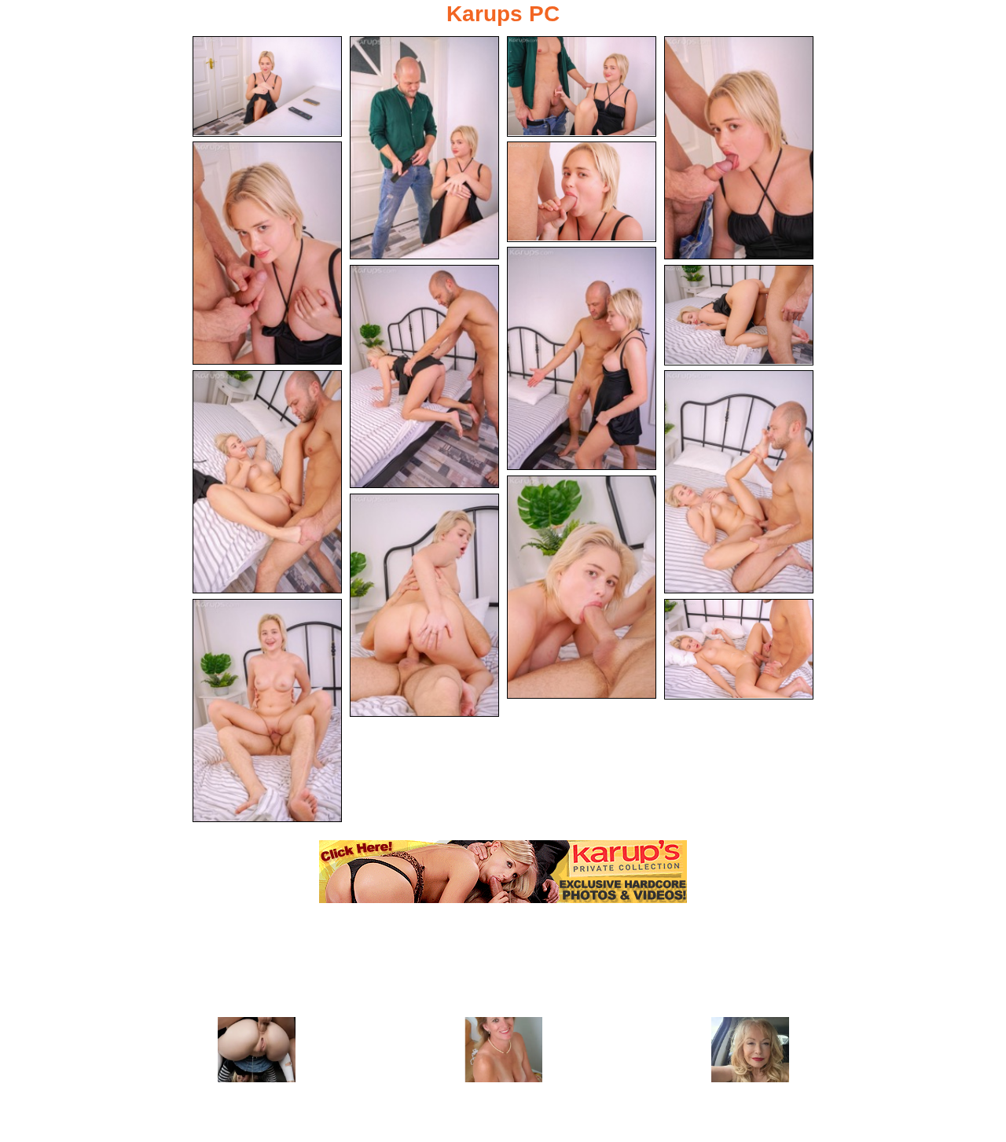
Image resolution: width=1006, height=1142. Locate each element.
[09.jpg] (738, 315)
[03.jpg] (581, 86)
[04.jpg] (738, 147)
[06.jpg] (581, 191)
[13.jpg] (424, 605)
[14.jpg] (267, 710)
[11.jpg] (738, 481)
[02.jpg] (424, 147)
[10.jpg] (267, 481)
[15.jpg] (738, 649)
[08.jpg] (424, 376)
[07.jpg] (581, 358)
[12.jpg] (581, 587)
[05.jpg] (267, 253)
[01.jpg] (267, 86)
